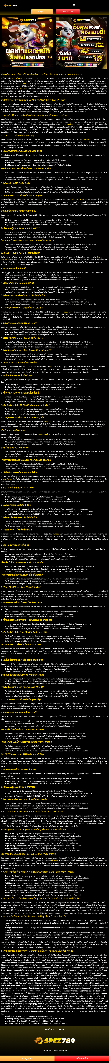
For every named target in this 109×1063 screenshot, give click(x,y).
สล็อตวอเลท (68, 312)
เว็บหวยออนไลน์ (78, 200)
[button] (73, 5)
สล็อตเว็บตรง (49, 1029)
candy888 (25, 83)
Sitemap (61, 1029)
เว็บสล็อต (69, 124)
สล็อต (22, 89)
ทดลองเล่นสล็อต (44, 434)
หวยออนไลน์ (6, 479)
